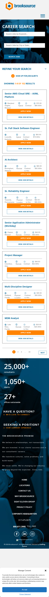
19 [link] (29, 352)
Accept (24, 590)
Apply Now (26, 111)
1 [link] (13, 352)
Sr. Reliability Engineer (17, 191)
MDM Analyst (12, 318)
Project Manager (13, 255)
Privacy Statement (25, 594)
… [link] (25, 352)
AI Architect (11, 159)
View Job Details (25, 117)
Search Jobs (14, 57)
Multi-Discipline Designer (18, 286)
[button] (45, 570)
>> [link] (34, 352)
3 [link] (21, 352)
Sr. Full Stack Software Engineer (22, 128)
